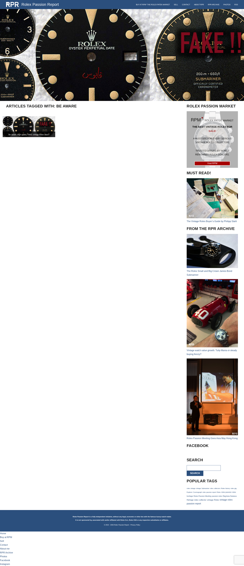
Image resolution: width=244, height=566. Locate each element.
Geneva (233, 496)
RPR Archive (213, 5)
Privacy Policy (135, 525)
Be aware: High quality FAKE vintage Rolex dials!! (28, 135)
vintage (198, 488)
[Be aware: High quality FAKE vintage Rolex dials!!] (29, 126)
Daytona (226, 496)
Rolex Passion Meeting (202, 496)
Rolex (219, 492)
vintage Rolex (213, 500)
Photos (226, 5)
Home (3, 533)
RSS (236, 5)
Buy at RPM (6, 537)
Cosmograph (197, 492)
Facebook (5, 560)
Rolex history (225, 488)
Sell (176, 5)
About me (5, 548)
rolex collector (200, 500)
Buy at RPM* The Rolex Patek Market (153, 5)
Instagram (5, 564)
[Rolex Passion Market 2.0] (212, 139)
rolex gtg (234, 488)
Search (195, 473)
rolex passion (226, 492)
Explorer (189, 492)
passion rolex (217, 496)
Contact (186, 5)
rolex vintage (191, 488)
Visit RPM (212, 163)
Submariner (205, 488)
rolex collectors (215, 488)
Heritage (190, 500)
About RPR (199, 5)
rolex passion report (209, 492)
